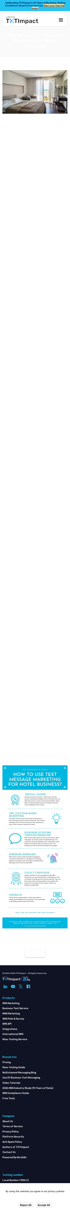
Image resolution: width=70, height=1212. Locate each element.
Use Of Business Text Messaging (21, 1077)
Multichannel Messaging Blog (19, 1072)
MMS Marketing (11, 1013)
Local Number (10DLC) (15, 1180)
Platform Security (13, 1136)
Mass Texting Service (14, 1039)
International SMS (12, 1034)
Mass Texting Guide (13, 1067)
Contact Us (9, 1152)
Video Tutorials (11, 1083)
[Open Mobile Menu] (61, 20)
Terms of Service (12, 1126)
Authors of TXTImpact (15, 1147)
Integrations (9, 1029)
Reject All (25, 1205)
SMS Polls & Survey (13, 1018)
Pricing (6, 1062)
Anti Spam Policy (12, 1142)
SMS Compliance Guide (15, 1093)
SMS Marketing (11, 1003)
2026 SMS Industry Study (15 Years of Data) (27, 1088)
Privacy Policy (10, 1131)
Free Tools (8, 1098)
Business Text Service (15, 1008)
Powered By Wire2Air (14, 1157)
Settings (35, 1198)
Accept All (44, 1205)
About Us (7, 1121)
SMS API (6, 1024)
